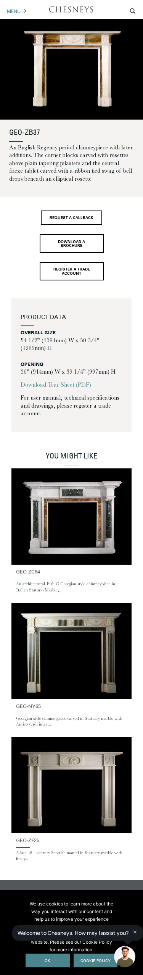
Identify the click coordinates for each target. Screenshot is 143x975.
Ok (47, 961)
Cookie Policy (95, 961)
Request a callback (71, 218)
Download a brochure (71, 244)
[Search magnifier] (133, 11)
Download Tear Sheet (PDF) (56, 384)
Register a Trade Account (71, 271)
